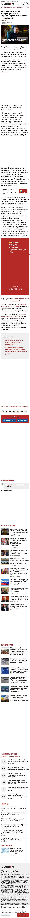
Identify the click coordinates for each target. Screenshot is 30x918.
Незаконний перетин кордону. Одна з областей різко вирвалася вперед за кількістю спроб (19, 670)
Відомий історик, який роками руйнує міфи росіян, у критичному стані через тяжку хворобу (17, 796)
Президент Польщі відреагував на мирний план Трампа (18, 606)
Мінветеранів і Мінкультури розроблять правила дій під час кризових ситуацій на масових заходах (19, 651)
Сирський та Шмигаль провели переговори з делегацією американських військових (18, 542)
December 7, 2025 (15, 291)
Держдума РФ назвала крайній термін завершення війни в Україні (17, 789)
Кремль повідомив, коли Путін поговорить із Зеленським (19, 589)
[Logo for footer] (7, 867)
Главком (5, 72)
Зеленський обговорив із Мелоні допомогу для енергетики (14, 342)
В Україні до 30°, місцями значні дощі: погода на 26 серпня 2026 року (13, 819)
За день (17, 756)
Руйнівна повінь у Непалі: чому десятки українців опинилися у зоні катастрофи (19, 689)
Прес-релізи (6, 845)
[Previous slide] (26, 7)
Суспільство (7, 645)
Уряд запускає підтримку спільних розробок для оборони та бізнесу (19, 660)
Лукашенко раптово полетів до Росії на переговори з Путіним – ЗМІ (13, 813)
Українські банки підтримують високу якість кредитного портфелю (17, 851)
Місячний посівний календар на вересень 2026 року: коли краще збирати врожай (14, 807)
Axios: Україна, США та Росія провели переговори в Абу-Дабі (18, 551)
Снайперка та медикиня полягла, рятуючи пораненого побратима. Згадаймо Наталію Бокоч (19, 698)
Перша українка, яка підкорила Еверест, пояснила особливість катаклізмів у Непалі (18, 679)
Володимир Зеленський (15, 406)
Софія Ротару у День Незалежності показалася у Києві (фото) (16, 775)
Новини (4, 804)
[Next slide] (28, 7)
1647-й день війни (6, 7)
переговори (25, 406)
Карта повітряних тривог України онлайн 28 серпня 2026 (18, 768)
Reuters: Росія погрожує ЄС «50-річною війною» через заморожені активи (19, 581)
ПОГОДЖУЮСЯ (23, 915)
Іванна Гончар (4, 20)
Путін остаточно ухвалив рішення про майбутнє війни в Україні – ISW (17, 782)
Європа (6, 406)
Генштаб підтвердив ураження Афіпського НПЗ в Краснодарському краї (14, 825)
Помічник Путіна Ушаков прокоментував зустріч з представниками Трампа (19, 598)
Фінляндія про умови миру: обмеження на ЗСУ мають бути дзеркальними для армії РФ (19, 572)
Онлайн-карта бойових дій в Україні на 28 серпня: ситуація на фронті (17, 761)
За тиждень (4, 756)
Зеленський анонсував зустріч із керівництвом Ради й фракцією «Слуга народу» (19, 531)
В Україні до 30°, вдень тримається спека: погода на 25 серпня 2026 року (14, 839)
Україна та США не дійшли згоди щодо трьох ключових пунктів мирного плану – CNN (19, 561)
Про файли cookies (5, 914)
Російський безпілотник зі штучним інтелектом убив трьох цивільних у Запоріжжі (12, 832)
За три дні (11, 756)
